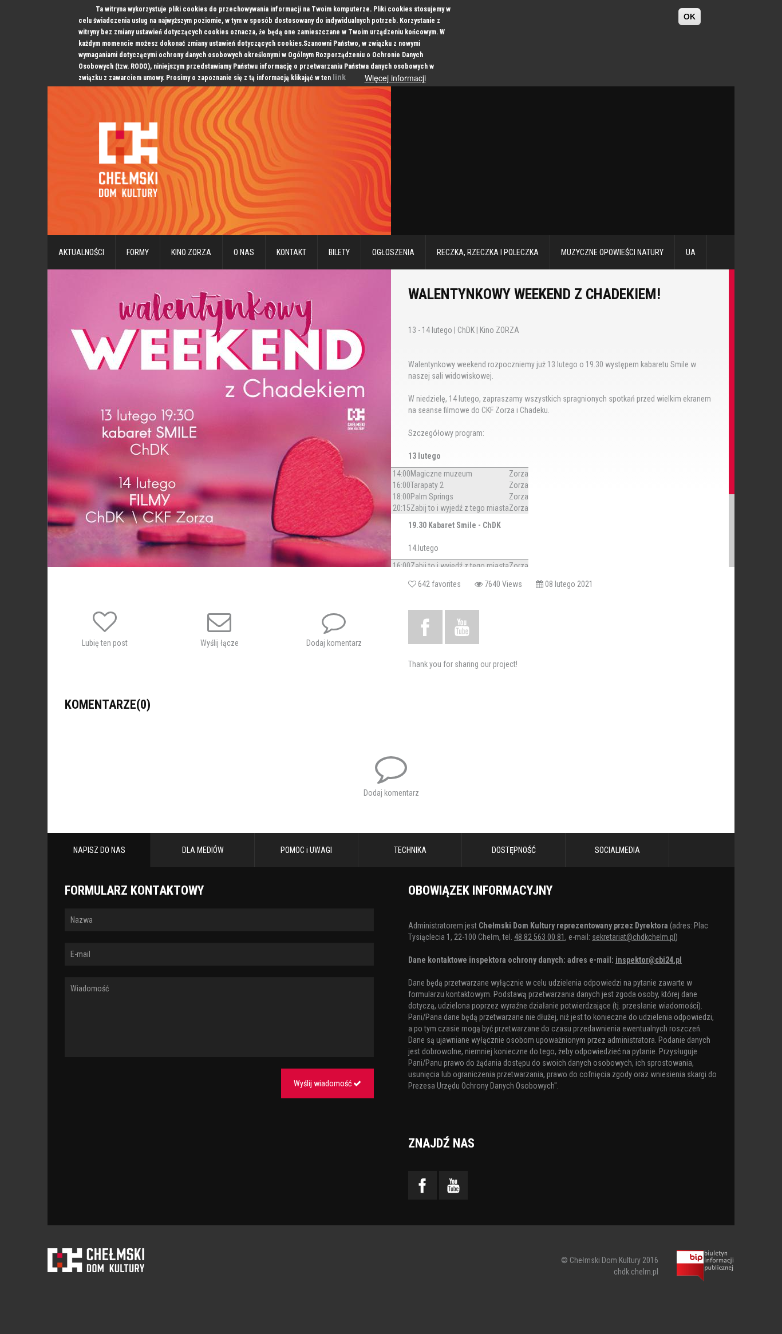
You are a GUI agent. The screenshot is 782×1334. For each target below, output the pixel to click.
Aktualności (81, 252)
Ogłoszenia (393, 252)
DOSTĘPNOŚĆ (514, 850)
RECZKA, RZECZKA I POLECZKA (488, 252)
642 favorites (445, 584)
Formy (138, 252)
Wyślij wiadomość (323, 1083)
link (339, 77)
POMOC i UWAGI (306, 850)
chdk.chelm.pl (636, 1271)
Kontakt (291, 252)
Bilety (339, 252)
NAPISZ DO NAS (99, 850)
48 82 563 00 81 (539, 937)
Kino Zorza (191, 252)
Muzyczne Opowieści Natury (612, 252)
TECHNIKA (410, 850)
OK (690, 16)
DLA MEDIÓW (203, 850)
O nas (244, 252)
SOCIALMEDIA (617, 850)
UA (691, 252)
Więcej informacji (395, 78)
